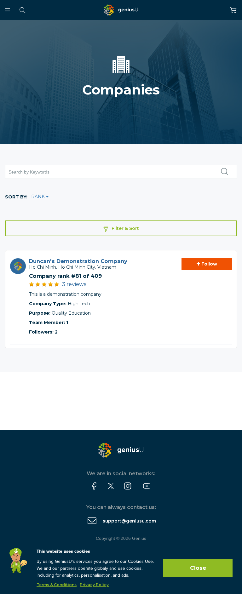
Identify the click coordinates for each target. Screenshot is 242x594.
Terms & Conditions (57, 584)
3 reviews (74, 284)
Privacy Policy (94, 584)
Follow (208, 264)
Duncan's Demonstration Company (78, 261)
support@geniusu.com (129, 521)
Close (198, 568)
